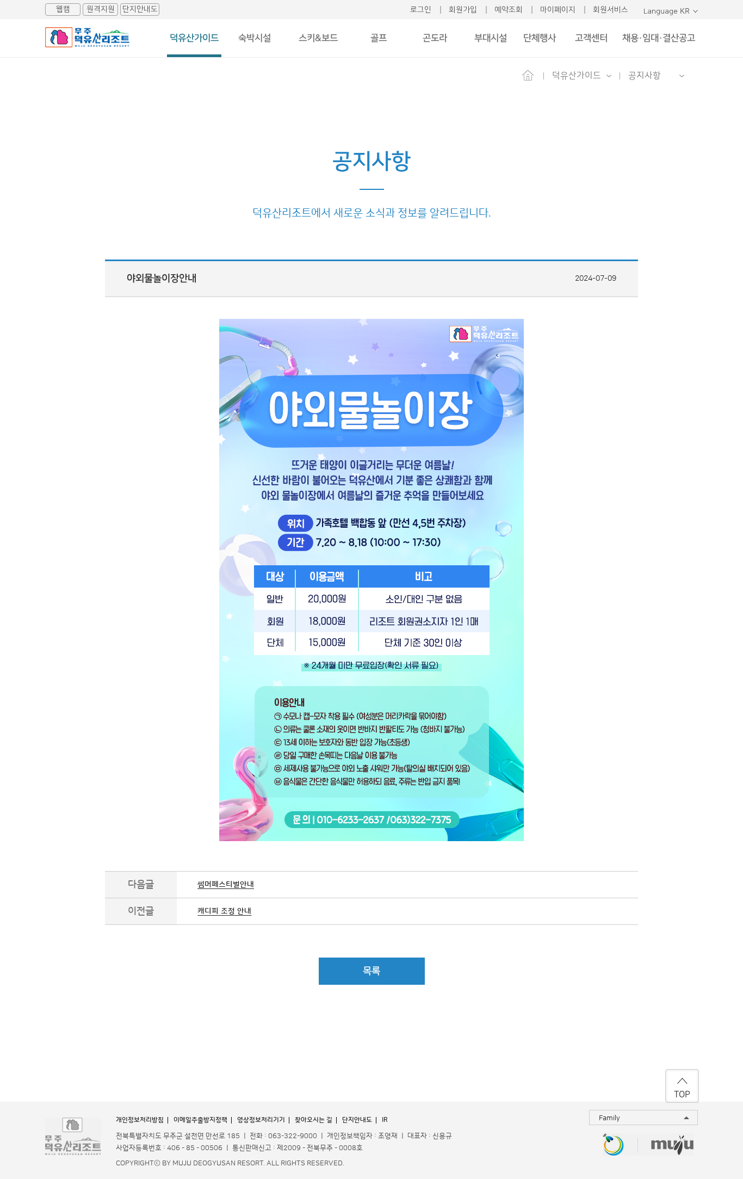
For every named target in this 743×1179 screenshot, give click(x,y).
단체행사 (539, 38)
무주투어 (672, 1145)
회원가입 (463, 9)
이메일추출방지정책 (200, 1120)
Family (609, 1118)
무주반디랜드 (613, 1145)
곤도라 (435, 38)
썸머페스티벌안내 (225, 884)
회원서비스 (610, 10)
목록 (371, 971)
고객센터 (591, 38)
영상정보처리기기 (261, 1120)
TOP (682, 1095)
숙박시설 (254, 38)
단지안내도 (140, 9)
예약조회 (508, 9)
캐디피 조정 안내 (224, 911)
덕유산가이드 (194, 38)
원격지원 (100, 9)
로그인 (420, 9)
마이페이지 (557, 9)
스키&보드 (318, 38)
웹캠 (63, 9)
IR (385, 1120)
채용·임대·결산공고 (658, 38)
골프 (378, 38)
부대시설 (490, 38)
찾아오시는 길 (313, 1120)
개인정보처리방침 (140, 1120)
